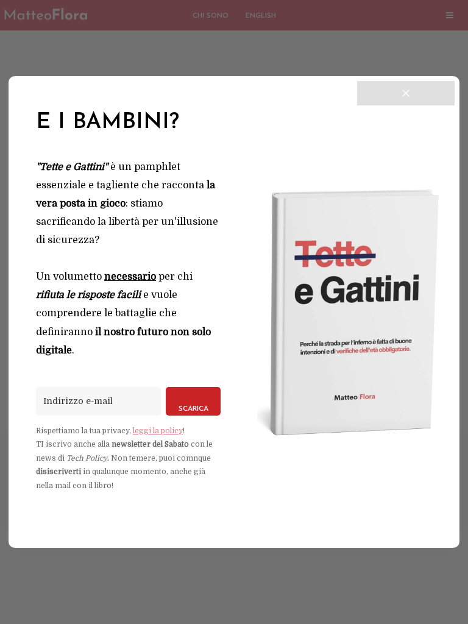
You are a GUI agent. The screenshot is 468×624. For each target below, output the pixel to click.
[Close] (406, 93)
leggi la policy (158, 431)
